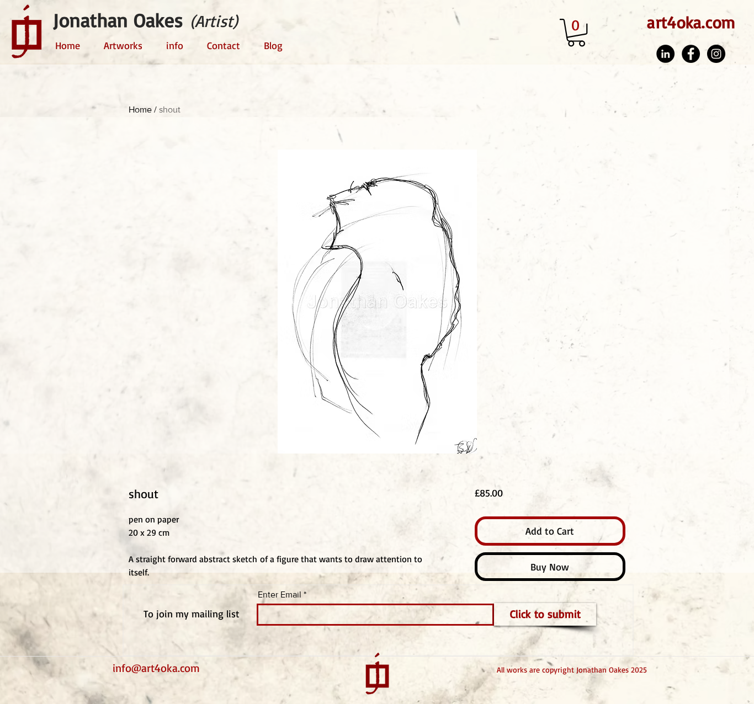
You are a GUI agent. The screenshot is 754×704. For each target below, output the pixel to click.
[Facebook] (691, 54)
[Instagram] (716, 54)
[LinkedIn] (665, 54)
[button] (576, 32)
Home (140, 109)
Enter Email (279, 594)
